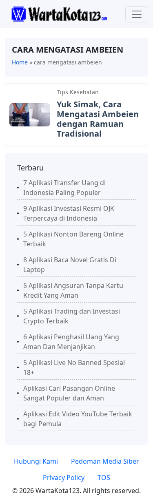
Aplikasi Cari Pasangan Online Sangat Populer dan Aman (69, 393)
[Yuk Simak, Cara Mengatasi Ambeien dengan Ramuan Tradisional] (29, 114)
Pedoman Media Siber (105, 461)
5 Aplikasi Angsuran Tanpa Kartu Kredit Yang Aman (73, 290)
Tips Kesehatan (78, 92)
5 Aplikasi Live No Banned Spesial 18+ (74, 367)
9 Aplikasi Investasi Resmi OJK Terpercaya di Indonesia (68, 213)
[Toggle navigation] (136, 14)
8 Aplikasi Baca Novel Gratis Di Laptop (69, 264)
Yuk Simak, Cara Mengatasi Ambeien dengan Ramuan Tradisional (98, 119)
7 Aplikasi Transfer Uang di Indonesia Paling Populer (64, 187)
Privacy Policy (63, 477)
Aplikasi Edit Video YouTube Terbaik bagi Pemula (77, 418)
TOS (104, 477)
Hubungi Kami (36, 461)
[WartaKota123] (59, 13)
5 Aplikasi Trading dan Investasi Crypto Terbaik (71, 316)
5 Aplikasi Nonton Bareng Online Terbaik (73, 239)
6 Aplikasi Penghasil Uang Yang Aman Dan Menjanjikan (71, 341)
